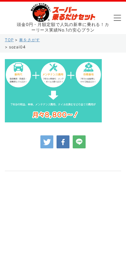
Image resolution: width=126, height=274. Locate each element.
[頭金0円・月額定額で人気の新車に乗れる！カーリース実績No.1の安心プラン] (63, 16)
